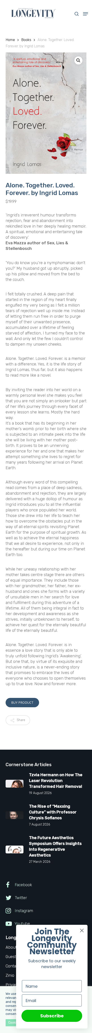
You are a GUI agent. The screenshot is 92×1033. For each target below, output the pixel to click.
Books (26, 40)
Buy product (22, 702)
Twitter (20, 897)
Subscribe (52, 1016)
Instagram (23, 910)
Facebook (23, 884)
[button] (85, 14)
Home (10, 40)
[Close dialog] (82, 930)
